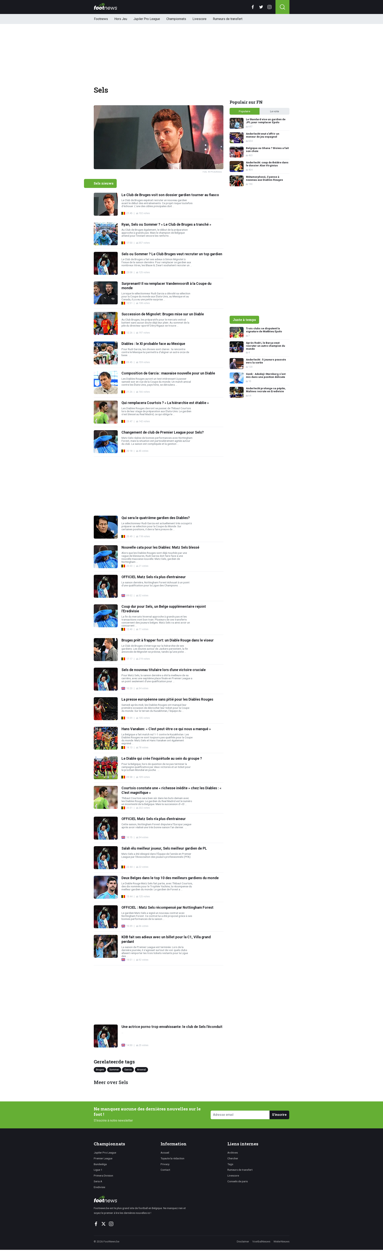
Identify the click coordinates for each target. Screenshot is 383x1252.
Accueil (165, 1152)
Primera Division (103, 1175)
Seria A (98, 1181)
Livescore (199, 19)
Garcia (128, 1069)
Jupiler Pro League (146, 19)
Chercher (232, 1158)
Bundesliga (100, 1164)
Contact (165, 1169)
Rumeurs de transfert (227, 19)
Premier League (103, 1158)
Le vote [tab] (274, 111)
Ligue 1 (98, 1169)
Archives (232, 1152)
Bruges (100, 1069)
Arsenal (141, 1069)
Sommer (114, 1069)
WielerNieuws (281, 1241)
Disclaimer (243, 1241)
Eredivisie (99, 1187)
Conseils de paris (237, 1181)
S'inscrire (279, 1115)
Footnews (101, 19)
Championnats (176, 19)
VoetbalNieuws (261, 1241)
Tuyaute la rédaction (172, 1158)
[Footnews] (141, 1199)
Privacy (165, 1164)
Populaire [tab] (244, 111)
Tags (230, 1164)
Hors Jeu (120, 19)
